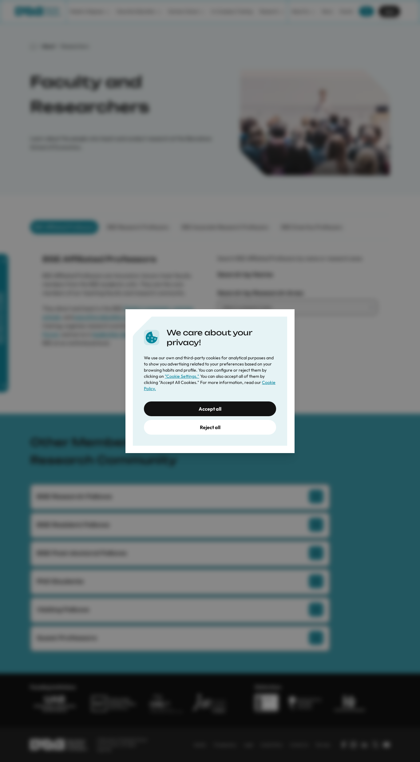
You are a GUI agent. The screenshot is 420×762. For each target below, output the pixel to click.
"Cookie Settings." (182, 376)
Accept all (210, 409)
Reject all (210, 427)
